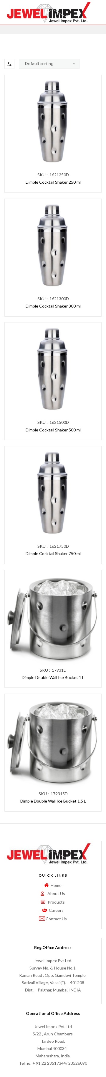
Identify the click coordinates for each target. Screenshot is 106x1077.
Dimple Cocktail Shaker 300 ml (53, 305)
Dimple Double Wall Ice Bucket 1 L (53, 677)
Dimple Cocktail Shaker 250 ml (53, 182)
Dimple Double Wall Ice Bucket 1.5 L (53, 800)
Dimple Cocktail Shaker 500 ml (53, 429)
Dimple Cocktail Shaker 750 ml (53, 553)
